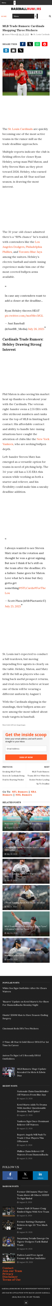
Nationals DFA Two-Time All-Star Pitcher (24, 823)
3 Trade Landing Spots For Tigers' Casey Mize (24, 875)
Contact (7, 1268)
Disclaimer (10, 1276)
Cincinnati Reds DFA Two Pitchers (20, 1028)
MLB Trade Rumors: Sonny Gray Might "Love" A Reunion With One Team (26, 927)
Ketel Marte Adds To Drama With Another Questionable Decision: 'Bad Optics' (32, 1108)
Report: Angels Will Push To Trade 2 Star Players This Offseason (31, 1138)
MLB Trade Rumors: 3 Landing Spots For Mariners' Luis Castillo (24, 954)
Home (4, 16)
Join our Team (12, 1271)
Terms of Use (11, 1279)
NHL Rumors (24, 794)
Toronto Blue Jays (30, 252)
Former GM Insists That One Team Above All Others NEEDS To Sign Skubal (33, 1195)
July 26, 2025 (36, 329)
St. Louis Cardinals (41, 34)
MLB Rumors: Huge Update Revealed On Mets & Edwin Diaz (31, 1072)
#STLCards (26, 588)
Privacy (7, 1273)
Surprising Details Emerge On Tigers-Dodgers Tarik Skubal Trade (33, 1241)
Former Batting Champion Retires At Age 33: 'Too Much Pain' (32, 1225)
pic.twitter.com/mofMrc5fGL (24, 315)
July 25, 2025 (13, 606)
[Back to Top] (26, 1302)
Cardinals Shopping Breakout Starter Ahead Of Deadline (25, 848)
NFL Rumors (20, 791)
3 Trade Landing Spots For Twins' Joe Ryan (25, 902)
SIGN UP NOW (26, 757)
